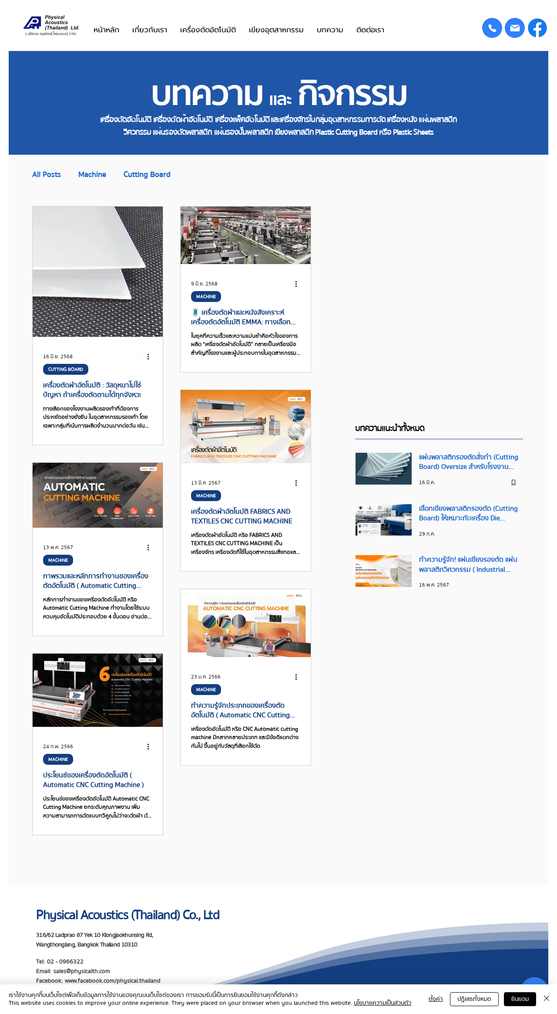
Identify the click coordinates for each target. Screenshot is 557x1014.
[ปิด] (546, 999)
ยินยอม (520, 999)
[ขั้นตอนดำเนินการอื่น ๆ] (151, 356)
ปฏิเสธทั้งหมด (474, 999)
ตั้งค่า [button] (436, 999)
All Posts (46, 175)
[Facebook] (537, 28)
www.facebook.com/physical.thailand (113, 981)
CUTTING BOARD (65, 369)
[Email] (515, 28)
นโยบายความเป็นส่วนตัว (382, 1003)
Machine (92, 175)
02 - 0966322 (65, 962)
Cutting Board (147, 175)
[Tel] (492, 28)
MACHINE (206, 296)
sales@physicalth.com (82, 971)
